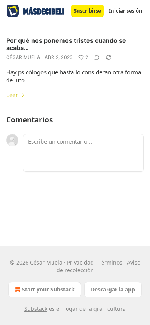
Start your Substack (48, 289)
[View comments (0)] (97, 57)
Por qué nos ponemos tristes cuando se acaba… (66, 44)
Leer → (15, 95)
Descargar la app (113, 289)
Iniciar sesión (125, 10)
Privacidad (80, 262)
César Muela (23, 57)
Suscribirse (87, 10)
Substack (35, 308)
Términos (110, 262)
